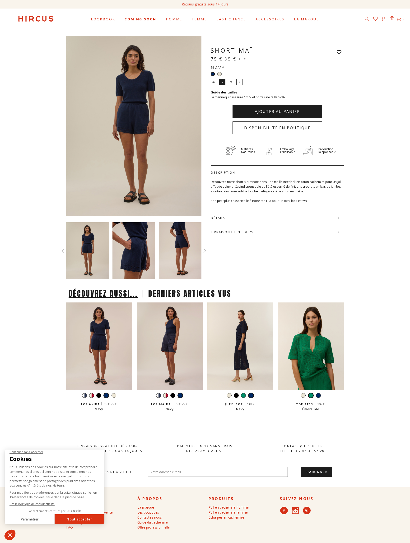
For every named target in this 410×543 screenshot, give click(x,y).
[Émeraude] (243, 396)
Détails (218, 218)
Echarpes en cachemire (226, 517)
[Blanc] (219, 74)
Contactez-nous (149, 517)
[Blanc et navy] (84, 396)
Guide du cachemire (152, 522)
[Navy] (318, 396)
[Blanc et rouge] (91, 396)
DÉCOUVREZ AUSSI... (103, 293)
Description (223, 172)
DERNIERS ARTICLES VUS (189, 293)
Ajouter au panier (277, 111)
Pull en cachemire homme (229, 507)
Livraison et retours (232, 232)
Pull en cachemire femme (228, 512)
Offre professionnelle (153, 527)
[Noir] (98, 396)
